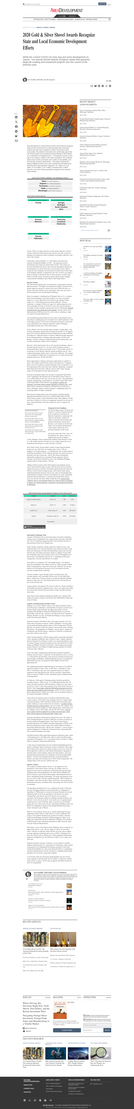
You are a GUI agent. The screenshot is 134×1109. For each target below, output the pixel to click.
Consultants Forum (29, 4)
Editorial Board (91, 19)
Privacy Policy (73, 1107)
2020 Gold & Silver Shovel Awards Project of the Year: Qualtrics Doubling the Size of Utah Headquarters (34, 420)
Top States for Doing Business (76, 1094)
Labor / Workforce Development (54, 1086)
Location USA (55, 928)
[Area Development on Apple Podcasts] (40, 1100)
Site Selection (49, 1088)
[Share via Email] (17, 141)
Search (73, 16)
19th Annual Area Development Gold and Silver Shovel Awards (46, 907)
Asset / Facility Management (53, 1083)
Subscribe (102, 3)
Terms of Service (81, 1107)
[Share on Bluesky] (17, 136)
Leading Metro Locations (74, 1091)
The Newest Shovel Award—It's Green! (39, 900)
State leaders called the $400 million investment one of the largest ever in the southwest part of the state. (49, 689)
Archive (108, 997)
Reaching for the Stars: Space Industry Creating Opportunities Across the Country (45, 893)
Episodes (48, 997)
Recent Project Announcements (54, 1091)
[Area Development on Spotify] (45, 1100)
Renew (109, 4)
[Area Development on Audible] (50, 1100)
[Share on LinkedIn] (17, 117)
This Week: (97, 1020)
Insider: (96, 1016)
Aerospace (31, 890)
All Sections (109, 19)
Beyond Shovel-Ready (34, 885)
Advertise (37, 4)
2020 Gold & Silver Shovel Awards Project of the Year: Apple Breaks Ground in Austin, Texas (34, 414)
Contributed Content (35, 884)
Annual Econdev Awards (45, 27)
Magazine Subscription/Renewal (32, 1080)
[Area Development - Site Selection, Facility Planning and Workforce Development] (67, 10)
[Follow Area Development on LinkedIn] (25, 1100)
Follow (61, 16)
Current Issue (29, 1088)
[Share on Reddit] (17, 131)
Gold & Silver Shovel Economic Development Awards (76, 1084)
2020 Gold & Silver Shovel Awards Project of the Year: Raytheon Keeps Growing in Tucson (34, 425)
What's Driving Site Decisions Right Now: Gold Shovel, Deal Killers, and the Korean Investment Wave (36, 1007)
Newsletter (28, 1085)
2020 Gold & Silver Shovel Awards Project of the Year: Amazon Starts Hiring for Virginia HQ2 (35, 431)
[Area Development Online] (48, 1105)
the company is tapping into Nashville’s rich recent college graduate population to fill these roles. (47, 383)
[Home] (35, 1100)
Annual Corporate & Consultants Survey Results (76, 1088)
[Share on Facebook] (17, 127)
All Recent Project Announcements (90, 230)
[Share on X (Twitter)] (17, 122)
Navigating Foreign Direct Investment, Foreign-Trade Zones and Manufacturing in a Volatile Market (36, 1019)
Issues (79, 997)
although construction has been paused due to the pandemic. (50, 309)
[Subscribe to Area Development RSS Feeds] (30, 1100)
